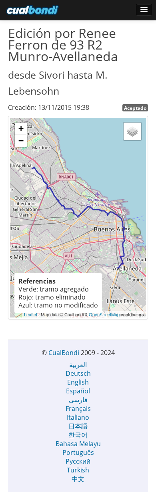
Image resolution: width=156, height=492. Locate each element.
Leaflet (30, 314)
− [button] (21, 141)
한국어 (78, 434)
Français (78, 408)
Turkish (78, 470)
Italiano (78, 417)
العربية (78, 364)
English (78, 382)
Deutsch (78, 373)
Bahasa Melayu (78, 443)
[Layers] (132, 131)
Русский (78, 461)
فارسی (78, 399)
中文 (78, 478)
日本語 (78, 426)
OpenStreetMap (104, 314)
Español (78, 391)
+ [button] (21, 128)
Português (78, 452)
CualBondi (63, 352)
